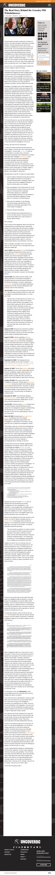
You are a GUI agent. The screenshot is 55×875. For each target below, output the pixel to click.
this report (23, 151)
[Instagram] (44, 34)
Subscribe (43, 63)
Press (22, 854)
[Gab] (46, 34)
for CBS (28, 57)
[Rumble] (41, 36)
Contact (7, 852)
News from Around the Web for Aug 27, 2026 (43, 88)
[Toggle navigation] (49, 5)
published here (24, 156)
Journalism (24, 849)
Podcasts (23, 852)
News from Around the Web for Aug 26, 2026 (43, 98)
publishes (25, 368)
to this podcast (30, 732)
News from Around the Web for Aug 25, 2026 (43, 109)
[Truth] (44, 36)
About (22, 856)
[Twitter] (41, 34)
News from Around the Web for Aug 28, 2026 (43, 78)
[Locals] (39, 39)
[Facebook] (39, 34)
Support (23, 859)
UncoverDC (14, 5)
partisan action (24, 447)
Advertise (7, 854)
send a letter (7, 284)
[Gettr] (46, 36)
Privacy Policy (9, 849)
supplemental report (10, 397)
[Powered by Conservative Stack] (50, 873)
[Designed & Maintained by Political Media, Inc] (48, 873)
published (17, 254)
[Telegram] (39, 36)
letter (22, 250)
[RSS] (41, 39)
